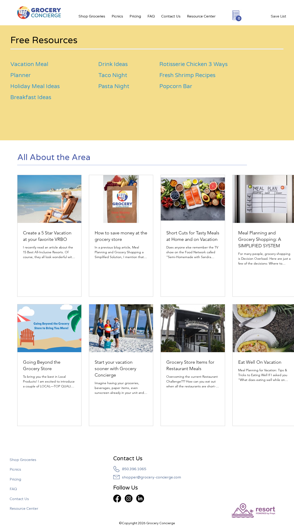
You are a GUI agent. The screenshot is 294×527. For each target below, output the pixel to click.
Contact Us (19, 498)
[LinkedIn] (140, 498)
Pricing (15, 479)
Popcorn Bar (175, 86)
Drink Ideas (113, 64)
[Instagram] (129, 498)
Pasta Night (113, 86)
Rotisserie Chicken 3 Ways (193, 64)
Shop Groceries (23, 459)
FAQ (13, 489)
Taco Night (112, 75)
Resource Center (24, 508)
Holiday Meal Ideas (35, 86)
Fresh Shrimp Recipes (187, 75)
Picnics (15, 469)
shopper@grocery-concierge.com (151, 477)
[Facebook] (117, 498)
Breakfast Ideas (30, 97)
